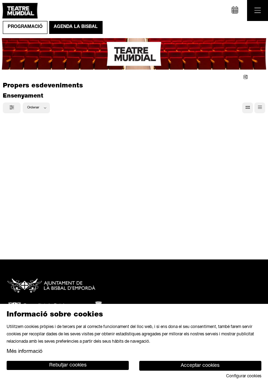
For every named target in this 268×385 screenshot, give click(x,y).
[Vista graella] (259, 107)
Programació (25, 27)
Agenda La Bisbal (76, 27)
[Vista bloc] (247, 107)
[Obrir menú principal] (257, 10)
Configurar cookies (243, 376)
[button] (14, 54)
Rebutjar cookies (68, 365)
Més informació (25, 351)
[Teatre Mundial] (19, 10)
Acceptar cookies (200, 365)
